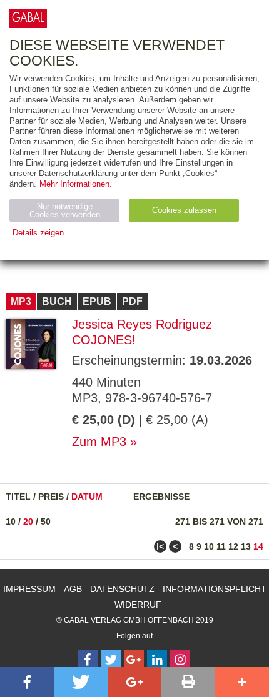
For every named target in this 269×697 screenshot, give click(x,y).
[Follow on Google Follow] (134, 660)
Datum (87, 497)
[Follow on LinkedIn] (157, 660)
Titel (18, 497)
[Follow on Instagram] (180, 660)
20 (28, 521)
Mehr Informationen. (75, 184)
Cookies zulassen (184, 210)
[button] (27, 682)
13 (246, 546)
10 (11, 521)
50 (46, 521)
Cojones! (104, 340)
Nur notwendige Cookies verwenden (64, 210)
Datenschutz (122, 589)
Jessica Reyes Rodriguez (142, 324)
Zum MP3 (99, 441)
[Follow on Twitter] (111, 660)
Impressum (29, 589)
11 (221, 546)
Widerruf (137, 605)
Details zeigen (38, 232)
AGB (73, 589)
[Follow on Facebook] (88, 660)
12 (233, 546)
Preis (51, 497)
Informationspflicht (214, 589)
